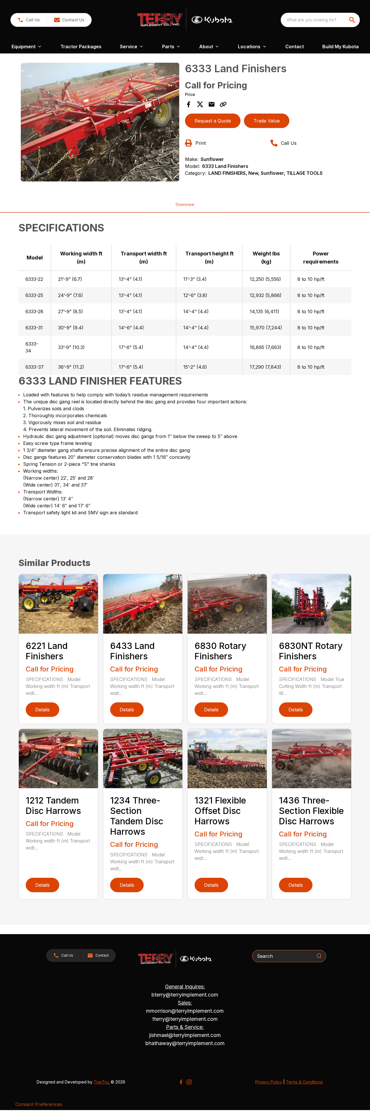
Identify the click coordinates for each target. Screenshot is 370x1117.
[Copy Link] (223, 104)
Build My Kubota (340, 46)
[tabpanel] (100, 123)
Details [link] (42, 709)
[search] (353, 20)
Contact (294, 46)
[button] (29, 20)
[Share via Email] (211, 104)
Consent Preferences (38, 1104)
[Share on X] (200, 104)
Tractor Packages (80, 46)
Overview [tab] (185, 204)
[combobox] (320, 20)
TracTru (101, 1081)
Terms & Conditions (304, 1081)
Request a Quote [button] (213, 121)
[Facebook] (181, 1082)
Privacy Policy (268, 1081)
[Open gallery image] (100, 122)
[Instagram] (189, 1082)
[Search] (319, 956)
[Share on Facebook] (188, 104)
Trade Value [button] (267, 121)
